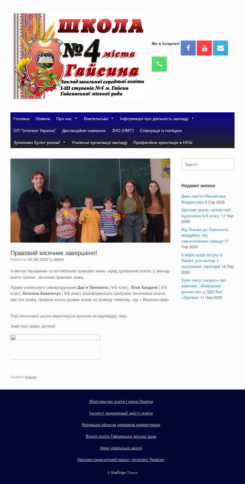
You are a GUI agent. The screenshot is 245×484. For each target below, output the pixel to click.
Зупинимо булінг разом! (36, 142)
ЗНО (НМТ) (123, 130)
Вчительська (96, 118)
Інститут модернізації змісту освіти (121, 413)
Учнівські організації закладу (99, 142)
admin (59, 259)
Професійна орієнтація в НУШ (162, 142)
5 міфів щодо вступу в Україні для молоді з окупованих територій (201, 260)
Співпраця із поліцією (161, 130)
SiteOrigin (118, 472)
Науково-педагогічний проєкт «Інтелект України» (121, 459)
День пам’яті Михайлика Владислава (203, 199)
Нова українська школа (121, 448)
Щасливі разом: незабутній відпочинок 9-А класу (205, 212)
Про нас (64, 118)
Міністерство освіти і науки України (121, 401)
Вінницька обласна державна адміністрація (121, 424)
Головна (21, 118)
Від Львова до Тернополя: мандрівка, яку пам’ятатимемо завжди (205, 235)
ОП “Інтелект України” (34, 130)
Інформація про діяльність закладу (154, 118)
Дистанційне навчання (84, 130)
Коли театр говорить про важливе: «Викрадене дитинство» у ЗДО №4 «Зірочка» (203, 288)
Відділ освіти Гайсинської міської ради (121, 436)
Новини (43, 118)
